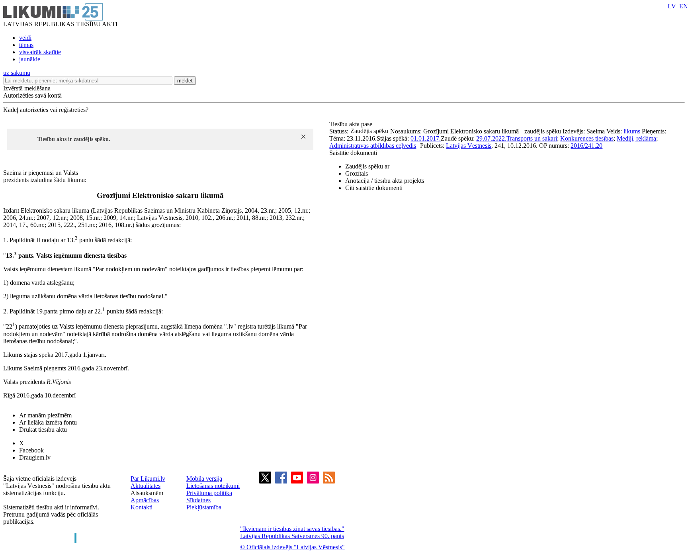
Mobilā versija (204, 478)
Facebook (31, 450)
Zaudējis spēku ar (367, 166)
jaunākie (29, 59)
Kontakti (141, 507)
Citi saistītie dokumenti (374, 187)
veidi (25, 37)
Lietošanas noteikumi (213, 485)
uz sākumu (16, 72)
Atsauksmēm (147, 492)
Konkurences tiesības (587, 138)
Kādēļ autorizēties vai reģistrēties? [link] (45, 109)
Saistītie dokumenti (353, 152)
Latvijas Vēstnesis (468, 145)
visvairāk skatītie (40, 52)
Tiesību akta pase (351, 124)
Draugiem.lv (35, 457)
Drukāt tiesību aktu (43, 429)
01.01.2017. (425, 138)
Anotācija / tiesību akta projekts (384, 180)
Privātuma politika (209, 492)
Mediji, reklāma (636, 138)
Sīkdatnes (198, 500)
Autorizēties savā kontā (32, 95)
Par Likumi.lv (148, 478)
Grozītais (356, 173)
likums (632, 131)
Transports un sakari (531, 138)
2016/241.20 (586, 145)
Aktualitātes (145, 485)
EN (683, 6)
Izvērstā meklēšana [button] (27, 88)
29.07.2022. (491, 138)
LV (672, 6)
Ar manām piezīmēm (45, 415)
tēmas (26, 44)
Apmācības (145, 500)
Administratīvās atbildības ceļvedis (372, 145)
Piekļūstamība (203, 507)
